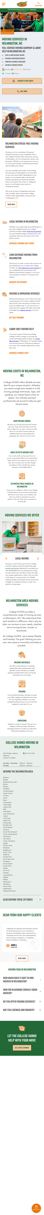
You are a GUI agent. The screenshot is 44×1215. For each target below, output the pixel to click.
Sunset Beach (7, 864)
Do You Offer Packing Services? (19, 1001)
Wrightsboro (7, 889)
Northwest (7, 836)
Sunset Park (7, 866)
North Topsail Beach (10, 834)
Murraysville (7, 823)
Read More (22, 958)
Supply (5, 868)
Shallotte (6, 855)
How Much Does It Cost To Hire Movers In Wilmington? (18, 979)
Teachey (6, 873)
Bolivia (5, 784)
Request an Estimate (18, 282)
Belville (5, 780)
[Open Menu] (4, 4)
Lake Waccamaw (9, 814)
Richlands (6, 848)
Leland (5, 816)
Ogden (5, 843)
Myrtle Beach (7, 827)
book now (11, 204)
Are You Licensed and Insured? (19, 1010)
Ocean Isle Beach (9, 841)
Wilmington (7, 882)
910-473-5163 (38, 5)
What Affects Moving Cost (22, 452)
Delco (5, 800)
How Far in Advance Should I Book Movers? (20, 991)
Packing (22, 691)
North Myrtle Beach (10, 832)
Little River (7, 818)
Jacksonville (7, 807)
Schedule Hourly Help (19, 352)
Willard (5, 880)
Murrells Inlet (7, 825)
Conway (6, 796)
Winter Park (7, 886)
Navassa (6, 830)
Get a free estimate (22, 1047)
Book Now (33, 9)
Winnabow (6, 884)
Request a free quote (25, 80)
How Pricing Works (22, 421)
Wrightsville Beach (9, 891)
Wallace (5, 877)
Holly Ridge (7, 805)
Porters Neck (7, 845)
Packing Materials (22, 662)
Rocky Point (7, 852)
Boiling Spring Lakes (10, 782)
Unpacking (22, 720)
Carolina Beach (8, 791)
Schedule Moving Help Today (21, 243)
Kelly (4, 809)
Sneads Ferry (7, 857)
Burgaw (5, 786)
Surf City (6, 870)
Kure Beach (7, 811)
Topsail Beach (8, 875)
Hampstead (7, 802)
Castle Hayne (7, 793)
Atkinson (6, 777)
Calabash (6, 789)
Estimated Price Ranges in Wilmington (22, 485)
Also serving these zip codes (18, 899)
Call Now (23, 91)
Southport (6, 861)
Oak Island (6, 839)
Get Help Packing (16, 317)
